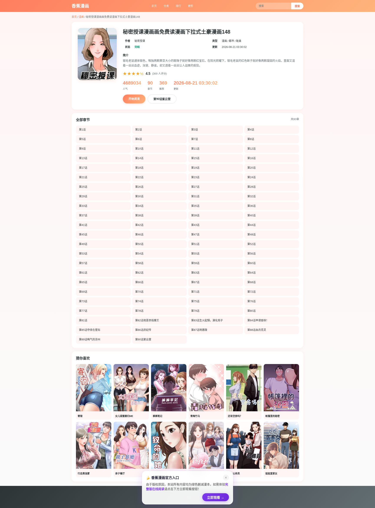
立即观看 (215, 496)
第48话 (251, 234)
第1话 (82, 129)
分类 (166, 6)
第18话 (139, 167)
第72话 (251, 291)
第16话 (251, 158)
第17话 (83, 167)
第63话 (195, 272)
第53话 (83, 253)
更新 (190, 6)
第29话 (83, 196)
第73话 (83, 301)
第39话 (195, 215)
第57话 (83, 263)
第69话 (83, 291)
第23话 (195, 177)
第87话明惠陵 (199, 330)
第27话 (195, 186)
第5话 (82, 139)
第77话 (83, 310)
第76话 (251, 301)
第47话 (195, 234)
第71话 (195, 291)
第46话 (139, 234)
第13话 (83, 158)
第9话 (82, 148)
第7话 (194, 139)
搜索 (297, 6)
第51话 (195, 244)
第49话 (83, 244)
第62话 (139, 272)
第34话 (139, 205)
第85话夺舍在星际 (89, 330)
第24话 (251, 177)
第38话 (139, 215)
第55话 (195, 253)
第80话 (251, 310)
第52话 (251, 244)
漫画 (81, 16)
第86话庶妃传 (143, 330)
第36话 (251, 205)
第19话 (195, 167)
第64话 (251, 272)
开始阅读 (134, 98)
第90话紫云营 (162, 99)
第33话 (83, 205)
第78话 (139, 310)
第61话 (83, 272)
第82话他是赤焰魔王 (147, 320)
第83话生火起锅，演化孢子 (207, 320)
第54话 (139, 253)
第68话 (251, 282)
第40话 (251, 215)
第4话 (250, 129)
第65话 (83, 282)
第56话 (251, 253)
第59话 (195, 263)
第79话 (195, 310)
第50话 (139, 244)
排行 (178, 6)
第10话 (139, 148)
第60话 (251, 263)
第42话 (139, 225)
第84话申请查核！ (258, 320)
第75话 (195, 301)
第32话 (251, 196)
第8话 (250, 139)
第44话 (251, 225)
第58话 (139, 263)
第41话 (83, 225)
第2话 (138, 129)
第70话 (139, 291)
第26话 (139, 186)
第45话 (83, 234)
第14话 (139, 158)
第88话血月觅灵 (256, 330)
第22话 (139, 177)
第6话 (138, 139)
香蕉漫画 (80, 6)
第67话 (195, 282)
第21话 (83, 177)
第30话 (139, 196)
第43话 (195, 225)
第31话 (195, 196)
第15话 (195, 158)
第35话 (195, 205)
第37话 (83, 215)
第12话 (251, 148)
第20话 (251, 167)
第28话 (251, 186)
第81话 (83, 320)
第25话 (83, 186)
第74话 (139, 301)
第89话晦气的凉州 (89, 339)
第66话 (139, 282)
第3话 (194, 129)
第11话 (195, 148)
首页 (154, 6)
